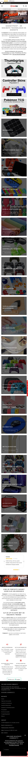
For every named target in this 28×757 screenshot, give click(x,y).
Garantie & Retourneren (6, 705)
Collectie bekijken (14, 74)
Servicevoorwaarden (5, 711)
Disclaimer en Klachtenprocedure (8, 707)
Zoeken (2, 699)
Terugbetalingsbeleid (5, 714)
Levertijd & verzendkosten (6, 703)
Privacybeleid (4, 709)
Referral (2, 716)
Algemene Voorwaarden (6, 701)
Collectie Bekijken (10, 134)
